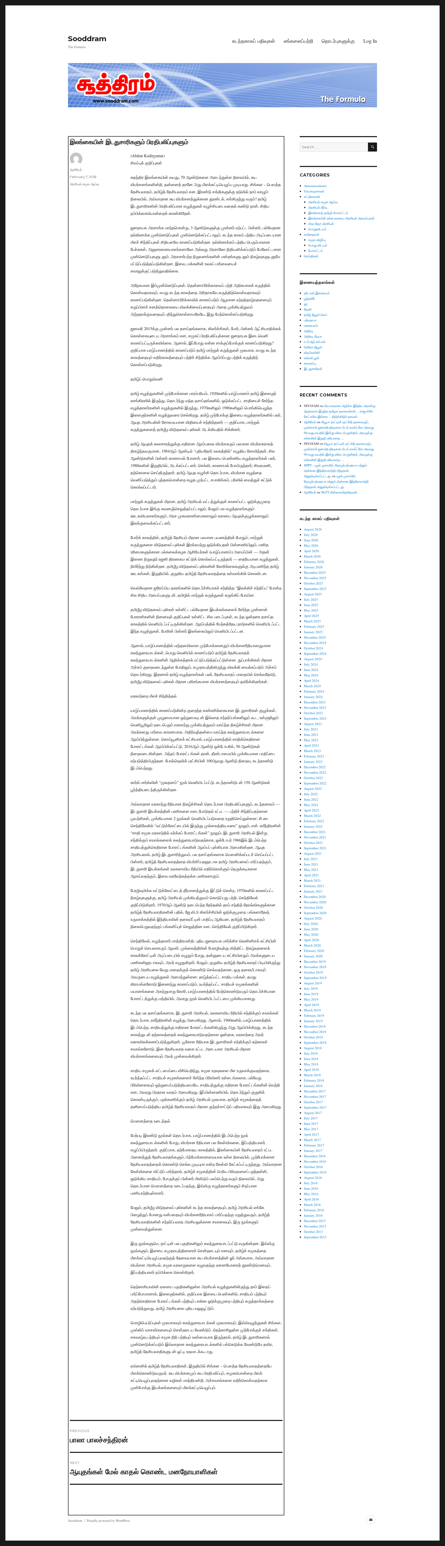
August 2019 (313, 983)
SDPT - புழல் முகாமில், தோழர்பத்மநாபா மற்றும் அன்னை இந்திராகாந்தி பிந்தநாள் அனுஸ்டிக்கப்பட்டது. (335, 470)
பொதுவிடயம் (317, 229)
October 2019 (313, 972)
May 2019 (311, 999)
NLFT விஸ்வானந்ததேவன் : (340, 492)
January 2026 (313, 567)
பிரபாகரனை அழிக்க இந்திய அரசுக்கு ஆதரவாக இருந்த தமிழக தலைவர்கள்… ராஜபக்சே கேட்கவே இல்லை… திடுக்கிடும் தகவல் (339, 411)
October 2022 (313, 777)
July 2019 (311, 988)
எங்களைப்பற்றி (298, 41)
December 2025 (315, 572)
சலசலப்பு (310, 363)
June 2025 (311, 605)
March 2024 (312, 686)
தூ (306, 304)
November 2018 (315, 1031)
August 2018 (313, 1048)
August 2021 (313, 853)
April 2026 (311, 551)
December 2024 (315, 637)
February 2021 (314, 886)
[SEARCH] (372, 147)
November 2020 (315, 902)
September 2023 (315, 718)
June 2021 (311, 864)
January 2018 (313, 1085)
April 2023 (311, 745)
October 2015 (313, 1231)
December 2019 (315, 961)
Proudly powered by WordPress (108, 1520)
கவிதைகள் (311, 234)
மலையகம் (311, 325)
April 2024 (311, 680)
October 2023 (313, 713)
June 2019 (311, 994)
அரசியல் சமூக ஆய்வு (84, 184)
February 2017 (314, 1145)
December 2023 (315, 702)
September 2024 (315, 653)
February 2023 (314, 756)
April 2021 (311, 875)
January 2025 (313, 632)
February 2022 (314, 821)
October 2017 (313, 1102)
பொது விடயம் (317, 245)
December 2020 (315, 896)
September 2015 (315, 1237)
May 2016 (311, 1193)
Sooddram (87, 38)
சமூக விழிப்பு (317, 239)
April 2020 (311, 940)
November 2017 (315, 1096)
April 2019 (311, 1004)
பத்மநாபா (310, 320)
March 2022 (312, 815)
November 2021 (315, 837)
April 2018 (311, 1069)
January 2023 (313, 761)
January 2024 (313, 696)
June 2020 (311, 929)
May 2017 (311, 1129)
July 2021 (311, 858)
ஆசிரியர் (76, 169)
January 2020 (313, 956)
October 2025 (313, 583)
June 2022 (311, 799)
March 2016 (312, 1204)
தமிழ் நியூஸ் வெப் (315, 314)
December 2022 (315, 767)
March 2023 (312, 750)
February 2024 (314, 691)
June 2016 (311, 1188)
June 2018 (311, 1058)
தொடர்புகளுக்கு (338, 41)
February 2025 (314, 626)
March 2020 (312, 945)
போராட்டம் (315, 250)
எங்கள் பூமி (311, 358)
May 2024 (311, 675)
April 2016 (311, 1199)
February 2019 (314, 1015)
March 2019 (312, 1010)
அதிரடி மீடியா (313, 336)
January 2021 (313, 891)
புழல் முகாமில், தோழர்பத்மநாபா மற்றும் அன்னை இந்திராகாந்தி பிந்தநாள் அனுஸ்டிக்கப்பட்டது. (336, 481)
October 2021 (313, 842)
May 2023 (311, 740)
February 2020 (314, 950)
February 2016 (314, 1210)
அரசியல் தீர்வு (317, 207)
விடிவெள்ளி (312, 352)
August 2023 (313, 723)
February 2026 (314, 561)
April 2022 (311, 810)
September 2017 (315, 1107)
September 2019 (315, 977)
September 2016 (315, 1172)
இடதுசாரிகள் (313, 368)
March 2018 (312, 1075)
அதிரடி (308, 331)
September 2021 (315, 848)
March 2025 (312, 621)
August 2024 (313, 659)
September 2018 (315, 1042)
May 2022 (311, 804)
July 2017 (311, 1118)
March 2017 (312, 1139)
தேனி (308, 309)
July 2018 (311, 1053)
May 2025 (311, 610)
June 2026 (311, 540)
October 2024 (313, 648)
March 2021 (312, 880)
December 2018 (315, 1026)
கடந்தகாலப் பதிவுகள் (253, 41)
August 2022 (313, 788)
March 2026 (312, 556)
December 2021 (315, 831)
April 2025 (311, 615)
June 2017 (311, 1123)
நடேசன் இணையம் (317, 293)
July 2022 (311, 794)
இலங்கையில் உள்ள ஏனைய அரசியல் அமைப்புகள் (341, 218)
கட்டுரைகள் (312, 196)
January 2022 (313, 826)
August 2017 (313, 1112)
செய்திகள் (311, 256)
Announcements (315, 185)
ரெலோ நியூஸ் (313, 347)
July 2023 (311, 729)
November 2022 (315, 772)
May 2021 (311, 869)
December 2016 (315, 1156)
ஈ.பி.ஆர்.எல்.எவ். (315, 341)
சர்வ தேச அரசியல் (321, 223)
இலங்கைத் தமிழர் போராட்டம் (328, 212)
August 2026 (313, 529)
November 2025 (315, 578)
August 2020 (313, 918)
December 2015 (315, 1220)
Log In (370, 41)
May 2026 (311, 545)
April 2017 (311, 1134)
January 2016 (313, 1215)
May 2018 (311, 1064)
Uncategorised (314, 191)
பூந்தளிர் (309, 298)
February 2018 (314, 1080)
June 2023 (311, 734)
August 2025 (313, 594)
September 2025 (315, 588)
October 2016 (313, 1166)
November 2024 (315, 642)
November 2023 (315, 707)
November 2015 (315, 1226)
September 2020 (315, 913)
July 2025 (311, 599)
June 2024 (311, 669)
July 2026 (311, 534)
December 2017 (315, 1091)
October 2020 (313, 907)
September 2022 (315, 783)
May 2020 (311, 934)
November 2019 (315, 967)
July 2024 (311, 664)
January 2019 (313, 1021)
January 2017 (313, 1150)
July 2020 (311, 923)
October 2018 (313, 1037)
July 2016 (311, 1183)
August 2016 (313, 1177)
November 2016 (315, 1161)
